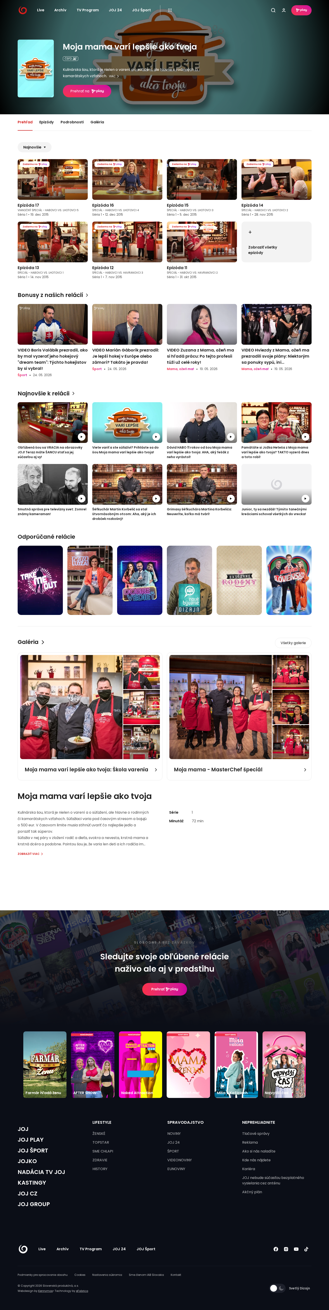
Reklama (250, 1142)
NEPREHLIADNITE (258, 1122)
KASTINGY (32, 1183)
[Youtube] (296, 1249)
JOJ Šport (141, 10)
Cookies (79, 1275)
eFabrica (82, 1291)
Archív (60, 10)
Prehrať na (79, 91)
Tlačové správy (256, 1133)
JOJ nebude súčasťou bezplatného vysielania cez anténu (273, 1180)
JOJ (23, 1129)
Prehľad (25, 122)
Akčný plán (252, 1192)
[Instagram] (286, 1249)
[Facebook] (276, 1249)
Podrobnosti (72, 122)
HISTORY (99, 1168)
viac (112, 76)
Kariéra (248, 1168)
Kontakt (176, 1275)
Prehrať (158, 989)
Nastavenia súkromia (107, 1275)
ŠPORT (173, 1151)
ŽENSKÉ (98, 1133)
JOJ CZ (27, 1194)
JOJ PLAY (31, 1140)
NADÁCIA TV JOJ (41, 1172)
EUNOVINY (176, 1168)
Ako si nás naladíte (258, 1151)
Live (40, 10)
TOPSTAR (100, 1142)
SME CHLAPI (102, 1151)
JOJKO (27, 1161)
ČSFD (68, 58)
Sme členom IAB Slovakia (146, 1275)
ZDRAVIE (99, 1160)
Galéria (97, 122)
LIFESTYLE (101, 1122)
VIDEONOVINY (179, 1160)
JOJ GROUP (34, 1204)
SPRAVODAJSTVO (185, 1122)
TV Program (88, 10)
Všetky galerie (293, 642)
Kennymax (45, 1291)
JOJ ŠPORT (33, 1151)
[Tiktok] (306, 1249)
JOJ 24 (115, 10)
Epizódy (46, 122)
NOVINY (174, 1133)
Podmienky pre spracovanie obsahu (43, 1275)
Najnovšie (32, 147)
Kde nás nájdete (256, 1160)
